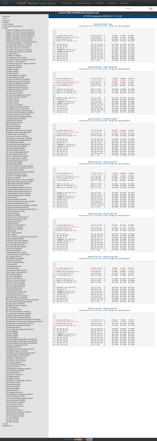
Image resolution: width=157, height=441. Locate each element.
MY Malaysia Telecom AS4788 (16, 306)
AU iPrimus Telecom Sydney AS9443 (19, 117)
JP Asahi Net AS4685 (13, 250)
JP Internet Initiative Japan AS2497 (18, 254)
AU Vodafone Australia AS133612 (17, 107)
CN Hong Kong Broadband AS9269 (18, 144)
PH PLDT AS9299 (12, 331)
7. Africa (5, 424)
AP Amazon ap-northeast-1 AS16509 (19, 44)
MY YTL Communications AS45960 (18, 311)
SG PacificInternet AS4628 (15, 371)
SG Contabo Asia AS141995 (15, 361)
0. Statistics (6, 16)
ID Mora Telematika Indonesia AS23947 (19, 182)
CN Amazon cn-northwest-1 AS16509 (19, 138)
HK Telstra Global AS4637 (15, 170)
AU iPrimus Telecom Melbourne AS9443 (20, 113)
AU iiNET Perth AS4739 (14, 120)
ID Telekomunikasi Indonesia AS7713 (19, 187)
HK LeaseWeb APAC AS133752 (17, 160)
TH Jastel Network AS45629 (16, 400)
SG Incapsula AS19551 (14, 363)
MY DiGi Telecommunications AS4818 (19, 302)
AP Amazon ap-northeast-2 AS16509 (19, 46)
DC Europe (67, 3)
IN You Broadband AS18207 (15, 245)
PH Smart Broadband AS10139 (16, 345)
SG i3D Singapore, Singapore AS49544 (19, 394)
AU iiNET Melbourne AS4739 (16, 119)
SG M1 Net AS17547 (13, 367)
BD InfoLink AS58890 (13, 126)
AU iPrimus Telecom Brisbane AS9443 (19, 111)
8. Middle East (7, 426)
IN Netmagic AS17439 (13, 221)
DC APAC (99, 3)
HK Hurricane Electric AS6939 (16, 158)
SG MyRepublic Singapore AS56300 (18, 369)
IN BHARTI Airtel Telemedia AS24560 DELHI (21, 209)
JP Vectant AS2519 (12, 268)
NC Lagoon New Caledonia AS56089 (18, 313)
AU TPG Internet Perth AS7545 (16, 97)
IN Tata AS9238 (11, 235)
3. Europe (5, 22)
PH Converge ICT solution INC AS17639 (19, 329)
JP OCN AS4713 (11, 264)
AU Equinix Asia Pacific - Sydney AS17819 (21, 63)
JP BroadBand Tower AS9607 (16, 252)
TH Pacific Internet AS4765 (15, 402)
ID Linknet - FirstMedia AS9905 (16, 176)
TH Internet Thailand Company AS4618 (19, 398)
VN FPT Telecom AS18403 (15, 414)
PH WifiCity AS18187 (13, 347)
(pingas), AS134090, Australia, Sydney (19, 38)
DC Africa (111, 3)
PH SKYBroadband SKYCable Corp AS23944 (21, 339)
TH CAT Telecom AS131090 (15, 396)
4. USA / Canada (7, 24)
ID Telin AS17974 (12, 197)
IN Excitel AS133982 (13, 215)
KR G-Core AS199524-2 (14, 276)
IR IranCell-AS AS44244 (14, 248)
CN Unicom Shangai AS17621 (16, 154)
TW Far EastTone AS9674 (15, 406)
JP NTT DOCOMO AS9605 (15, 262)
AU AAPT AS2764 (12, 54)
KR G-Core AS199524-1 (14, 274)
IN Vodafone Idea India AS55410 (17, 241)
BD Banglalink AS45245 (14, 122)
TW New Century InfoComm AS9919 (18, 412)
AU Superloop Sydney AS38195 (17, 87)
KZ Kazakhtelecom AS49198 (16, 292)
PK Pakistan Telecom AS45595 (16, 351)
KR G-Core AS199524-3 (14, 278)
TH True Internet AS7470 (14, 404)
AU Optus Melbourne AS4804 (16, 75)
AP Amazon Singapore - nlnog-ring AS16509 (21, 42)
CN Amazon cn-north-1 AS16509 (17, 136)
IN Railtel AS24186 (12, 223)
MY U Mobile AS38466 (13, 309)
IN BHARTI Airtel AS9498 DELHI (17, 207)
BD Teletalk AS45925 (13, 128)
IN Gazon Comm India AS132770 (17, 217)
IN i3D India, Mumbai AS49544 (16, 246)
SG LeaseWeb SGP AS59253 (16, 365)
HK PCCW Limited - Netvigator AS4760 (19, 166)
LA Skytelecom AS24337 (14, 294)
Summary (123, 3)
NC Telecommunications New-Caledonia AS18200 (23, 319)
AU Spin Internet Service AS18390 (18, 81)
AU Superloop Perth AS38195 (16, 85)
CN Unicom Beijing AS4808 (15, 148)
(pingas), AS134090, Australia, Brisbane (20, 30)
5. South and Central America (12, 26)
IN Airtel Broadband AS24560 (16, 199)
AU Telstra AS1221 (12, 99)
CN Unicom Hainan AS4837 (15, 150)
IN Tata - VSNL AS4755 (14, 233)
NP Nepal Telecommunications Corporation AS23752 (24, 321)
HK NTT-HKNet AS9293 (14, 164)
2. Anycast (5, 20)
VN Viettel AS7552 (12, 420)
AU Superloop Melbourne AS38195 (18, 83)
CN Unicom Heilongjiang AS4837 (17, 152)
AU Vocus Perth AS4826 (14, 105)
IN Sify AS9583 (11, 231)
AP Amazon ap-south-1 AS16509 (17, 48)
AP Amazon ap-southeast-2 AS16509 (19, 52)
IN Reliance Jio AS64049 (14, 229)
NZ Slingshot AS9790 (13, 327)
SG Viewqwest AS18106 (14, 392)
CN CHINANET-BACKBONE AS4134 (18, 140)
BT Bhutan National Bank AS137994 (18, 132)
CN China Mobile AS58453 (15, 142)
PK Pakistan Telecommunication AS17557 (20, 353)
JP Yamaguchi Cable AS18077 (16, 270)
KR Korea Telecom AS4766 (15, 282)
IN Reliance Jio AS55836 (14, 227)
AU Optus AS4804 (12, 69)
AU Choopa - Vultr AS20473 (15, 61)
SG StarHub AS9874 (13, 388)
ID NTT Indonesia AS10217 (15, 185)
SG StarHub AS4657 (13, 386)
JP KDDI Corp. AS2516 (16, 258)
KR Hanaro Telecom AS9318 (16, 280)
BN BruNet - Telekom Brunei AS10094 (19, 130)
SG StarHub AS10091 (13, 382)
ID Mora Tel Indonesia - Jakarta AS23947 (20, 180)
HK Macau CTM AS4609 (14, 162)
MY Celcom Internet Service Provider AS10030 (22, 300)
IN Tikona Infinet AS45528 (15, 239)
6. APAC (5, 28)
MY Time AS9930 (12, 308)
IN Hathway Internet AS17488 (16, 219)
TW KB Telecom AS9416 (14, 410)
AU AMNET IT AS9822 (13, 56)
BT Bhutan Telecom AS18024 (16, 134)
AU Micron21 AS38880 (14, 67)
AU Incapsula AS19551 (14, 65)
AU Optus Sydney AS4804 (15, 77)
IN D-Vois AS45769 (12, 213)
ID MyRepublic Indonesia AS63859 (18, 183)
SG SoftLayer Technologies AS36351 (19, 380)
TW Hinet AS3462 (12, 408)
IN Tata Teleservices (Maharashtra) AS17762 (21, 237)
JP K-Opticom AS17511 (14, 256)
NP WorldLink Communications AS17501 (20, 323)
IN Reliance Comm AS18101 (16, 225)
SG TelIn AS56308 (12, 390)
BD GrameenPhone (12, 124)
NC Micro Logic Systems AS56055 (18, 315)
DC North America (83, 3)
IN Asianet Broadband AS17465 (17, 203)
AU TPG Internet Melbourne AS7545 (18, 95)
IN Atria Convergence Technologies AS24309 (21, 205)
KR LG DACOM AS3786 (14, 288)
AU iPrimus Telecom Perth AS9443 (18, 115)
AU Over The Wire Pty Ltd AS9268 (18, 79)
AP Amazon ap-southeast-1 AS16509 (19, 50)
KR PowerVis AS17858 (14, 290)
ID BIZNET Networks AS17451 (16, 174)
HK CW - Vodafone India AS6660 (17, 156)
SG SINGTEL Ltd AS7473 (14, 374)
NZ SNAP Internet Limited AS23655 (18, 325)
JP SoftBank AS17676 (13, 266)
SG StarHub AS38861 (13, 384)
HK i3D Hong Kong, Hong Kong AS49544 (20, 172)
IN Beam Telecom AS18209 (15, 211)
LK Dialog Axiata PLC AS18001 (17, 296)
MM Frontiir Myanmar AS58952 (16, 298)
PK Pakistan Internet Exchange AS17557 (20, 349)
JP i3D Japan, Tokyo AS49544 (16, 272)
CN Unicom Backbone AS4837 (16, 146)
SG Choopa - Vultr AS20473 (15, 359)
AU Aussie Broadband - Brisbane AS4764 (20, 59)
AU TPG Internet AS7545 (14, 91)
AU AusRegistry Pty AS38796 (16, 57)
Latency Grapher (42, 3)
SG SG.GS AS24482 (13, 372)
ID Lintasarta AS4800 (13, 178)
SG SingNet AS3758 (13, 376)
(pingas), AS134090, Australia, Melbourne (20, 32)
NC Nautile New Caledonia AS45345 (18, 317)
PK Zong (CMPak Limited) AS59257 (18, 355)
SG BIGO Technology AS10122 (16, 357)
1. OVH (4, 18)
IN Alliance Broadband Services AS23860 (20, 201)
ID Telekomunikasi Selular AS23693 (18, 193)
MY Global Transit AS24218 (15, 304)
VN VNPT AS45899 (12, 418)
